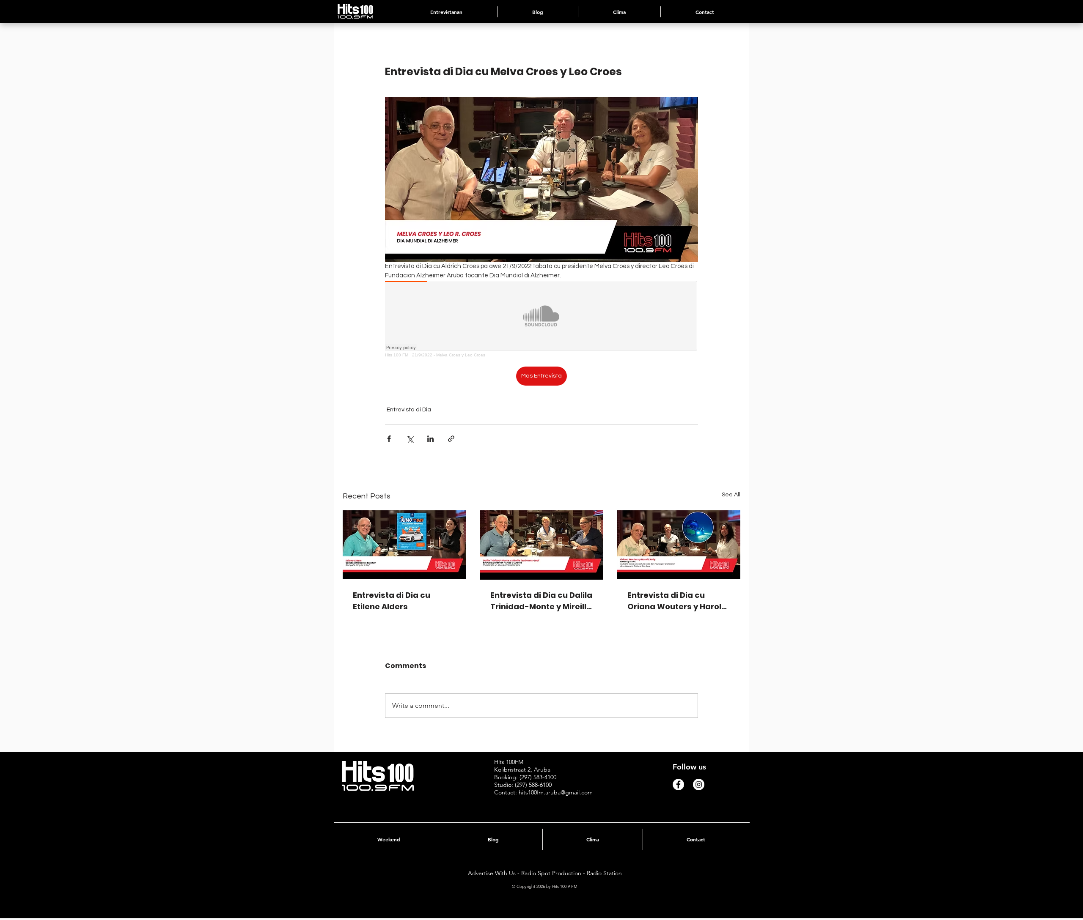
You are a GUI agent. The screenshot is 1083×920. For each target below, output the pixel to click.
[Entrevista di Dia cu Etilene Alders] (404, 544)
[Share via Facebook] (389, 439)
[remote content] (541, 319)
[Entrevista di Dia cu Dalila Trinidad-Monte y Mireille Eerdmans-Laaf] (541, 545)
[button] (619, 11)
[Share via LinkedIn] (430, 439)
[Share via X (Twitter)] (410, 439)
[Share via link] (451, 439)
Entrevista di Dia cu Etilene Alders (391, 601)
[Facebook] (678, 784)
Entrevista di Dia (409, 410)
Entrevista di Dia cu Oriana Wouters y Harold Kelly (677, 601)
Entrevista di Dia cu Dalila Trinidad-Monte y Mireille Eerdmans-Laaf (541, 601)
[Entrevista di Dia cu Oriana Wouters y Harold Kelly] (678, 544)
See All (731, 495)
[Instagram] (698, 784)
